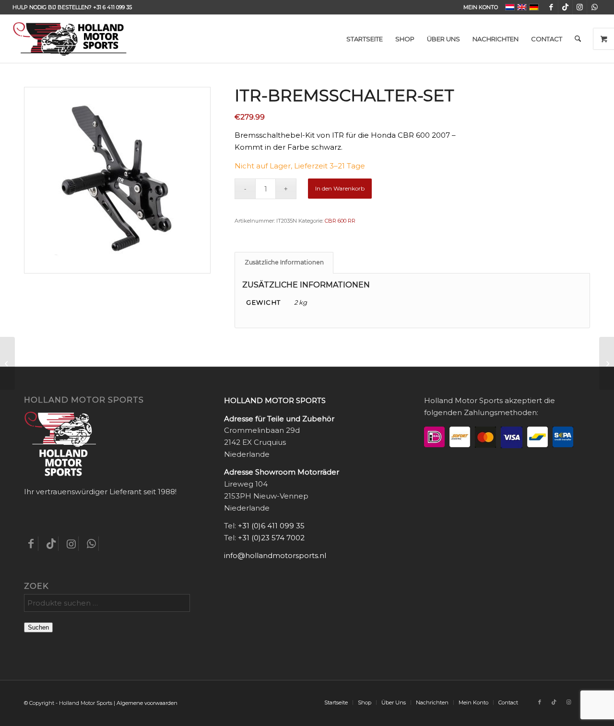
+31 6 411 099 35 (112, 7)
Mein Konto (480, 7)
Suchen (38, 627)
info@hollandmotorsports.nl (275, 555)
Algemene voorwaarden (147, 703)
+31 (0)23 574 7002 (271, 537)
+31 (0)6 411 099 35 (271, 525)
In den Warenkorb (340, 188)
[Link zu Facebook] (551, 7)
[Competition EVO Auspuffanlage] (606, 363)
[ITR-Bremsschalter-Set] (7, 363)
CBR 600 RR (340, 220)
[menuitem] (478, 7)
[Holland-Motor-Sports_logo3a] (69, 39)
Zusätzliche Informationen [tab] (284, 262)
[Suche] (577, 39)
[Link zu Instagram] (580, 7)
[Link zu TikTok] (565, 7)
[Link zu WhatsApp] (594, 7)
